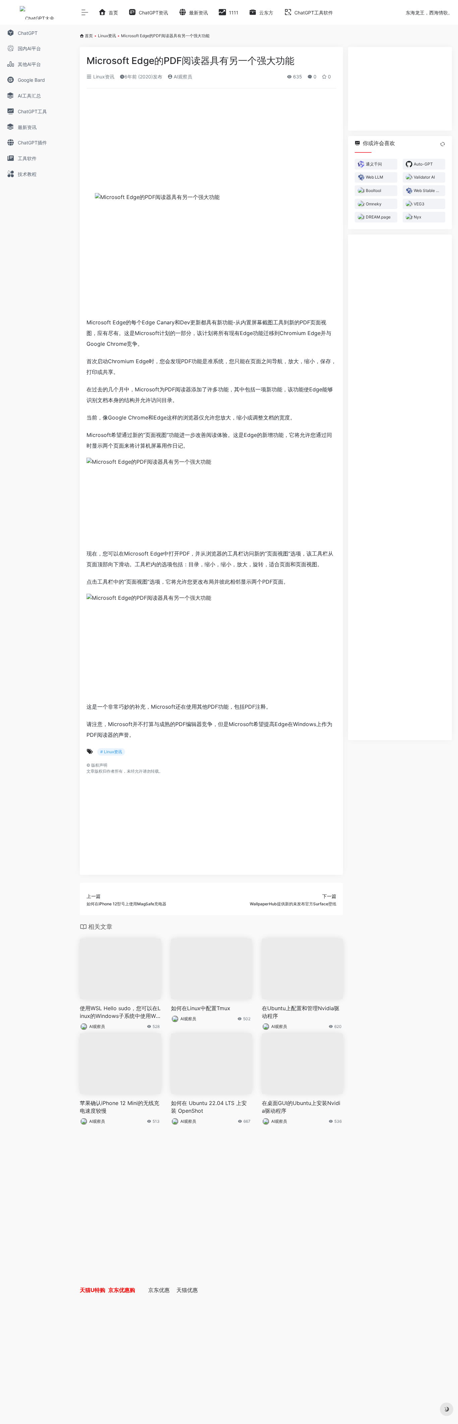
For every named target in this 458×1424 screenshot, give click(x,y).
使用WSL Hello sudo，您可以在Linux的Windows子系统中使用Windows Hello (120, 1012)
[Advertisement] (211, 143)
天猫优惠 (187, 1290)
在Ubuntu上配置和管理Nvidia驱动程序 (300, 1012)
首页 (89, 35)
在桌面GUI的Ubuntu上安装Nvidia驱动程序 (301, 1107)
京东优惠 (159, 1290)
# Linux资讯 (111, 751)
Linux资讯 (107, 35)
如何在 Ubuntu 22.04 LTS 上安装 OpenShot (209, 1107)
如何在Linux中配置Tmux (200, 1008)
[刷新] (442, 144)
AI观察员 (182, 76)
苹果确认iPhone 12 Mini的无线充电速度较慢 (119, 1107)
